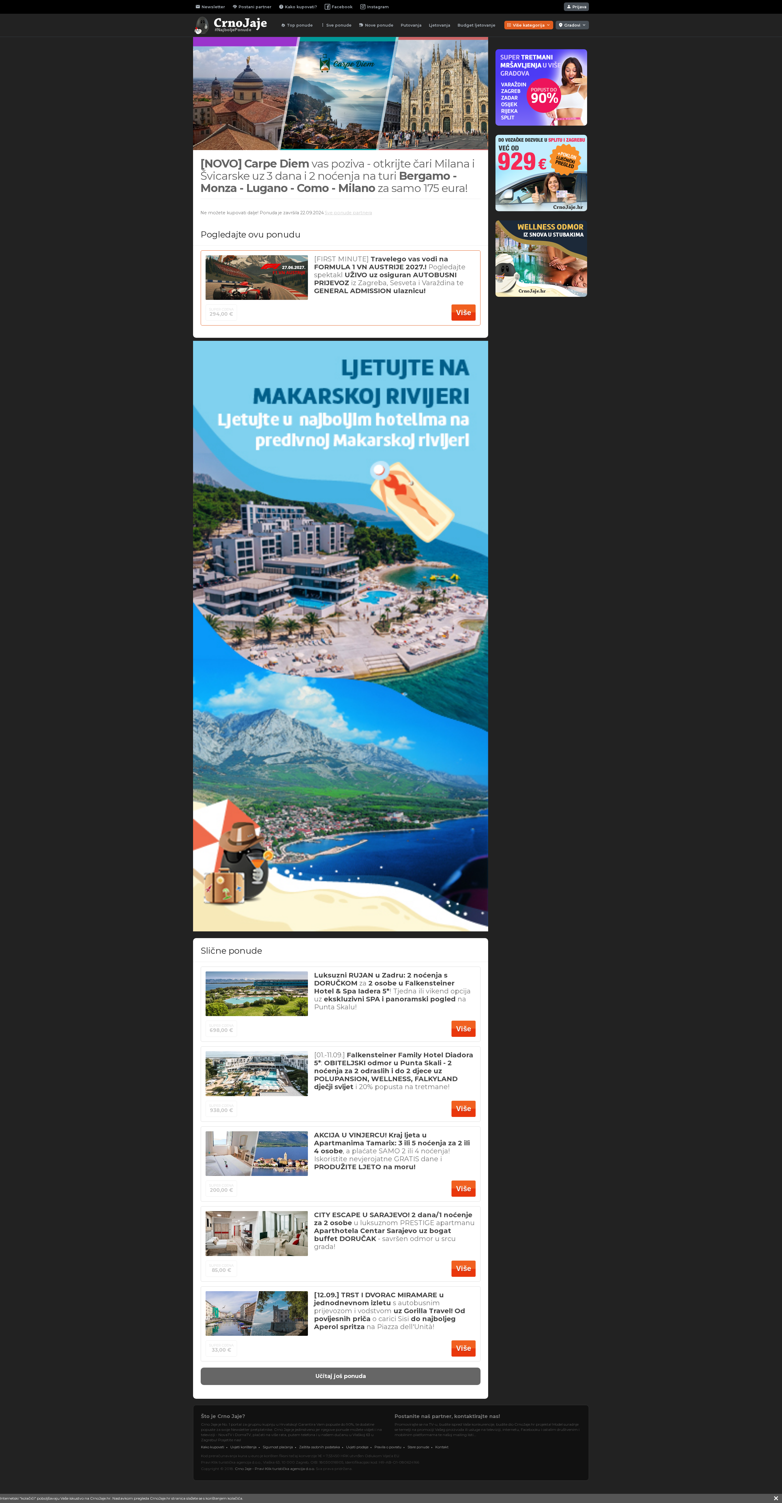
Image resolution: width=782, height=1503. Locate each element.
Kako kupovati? (298, 7)
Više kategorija (529, 25)
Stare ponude (418, 1447)
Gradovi (572, 25)
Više (463, 312)
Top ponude (297, 25)
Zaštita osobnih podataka (319, 1447)
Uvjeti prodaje (357, 1447)
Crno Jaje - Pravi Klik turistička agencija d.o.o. (275, 1468)
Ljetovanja (439, 25)
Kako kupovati (212, 1447)
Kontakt (441, 1447)
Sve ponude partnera (348, 213)
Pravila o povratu (388, 1447)
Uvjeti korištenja (243, 1447)
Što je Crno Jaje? (223, 1416)
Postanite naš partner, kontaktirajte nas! (447, 1416)
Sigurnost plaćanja (278, 1447)
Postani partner (252, 7)
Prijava (576, 7)
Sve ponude (336, 25)
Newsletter (210, 7)
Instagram (378, 7)
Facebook (342, 7)
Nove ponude (376, 25)
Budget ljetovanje (476, 25)
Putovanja (411, 25)
